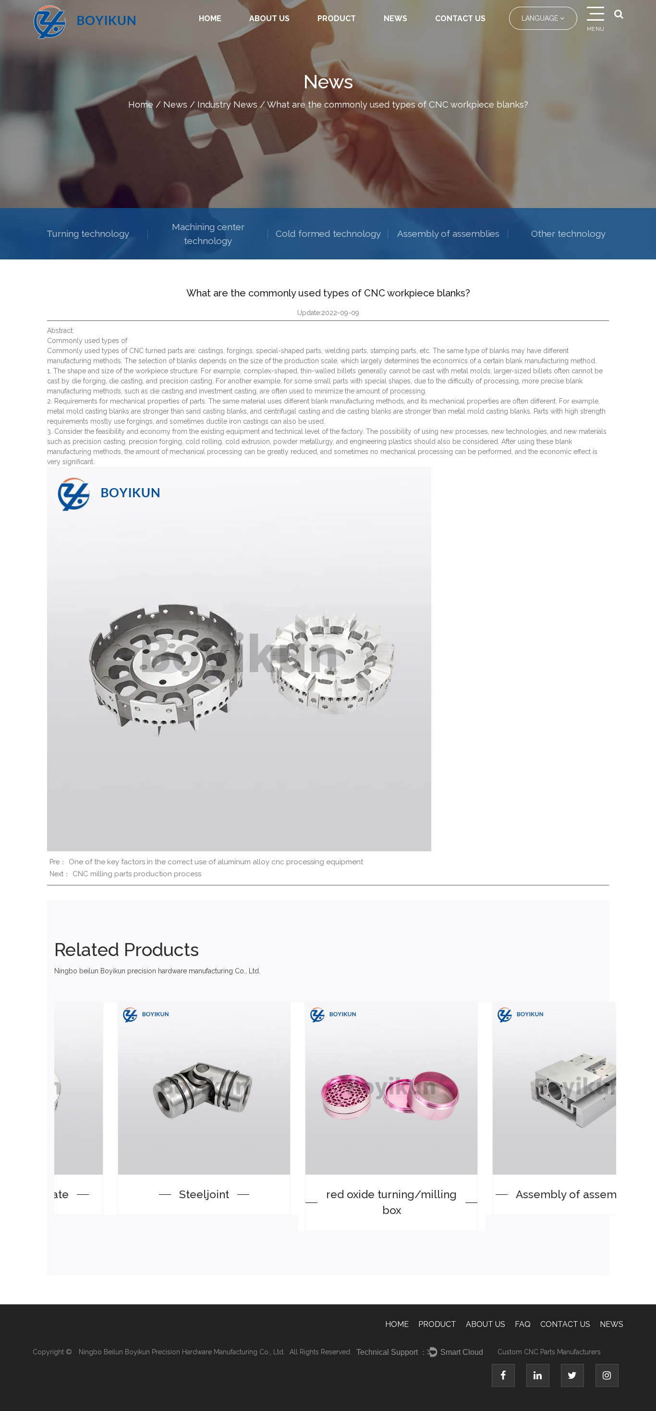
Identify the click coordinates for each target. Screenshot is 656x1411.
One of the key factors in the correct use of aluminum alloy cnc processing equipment (216, 862)
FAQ (523, 1324)
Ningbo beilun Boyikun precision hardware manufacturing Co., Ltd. (182, 1352)
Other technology (568, 233)
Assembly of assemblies (448, 233)
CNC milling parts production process (137, 874)
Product (336, 18)
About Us (269, 18)
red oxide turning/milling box (335, 1202)
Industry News (227, 104)
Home (210, 18)
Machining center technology (208, 233)
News (395, 18)
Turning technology (88, 233)
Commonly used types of (88, 351)
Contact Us (460, 18)
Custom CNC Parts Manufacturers (549, 1352)
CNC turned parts (156, 351)
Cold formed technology (328, 233)
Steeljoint (148, 1194)
